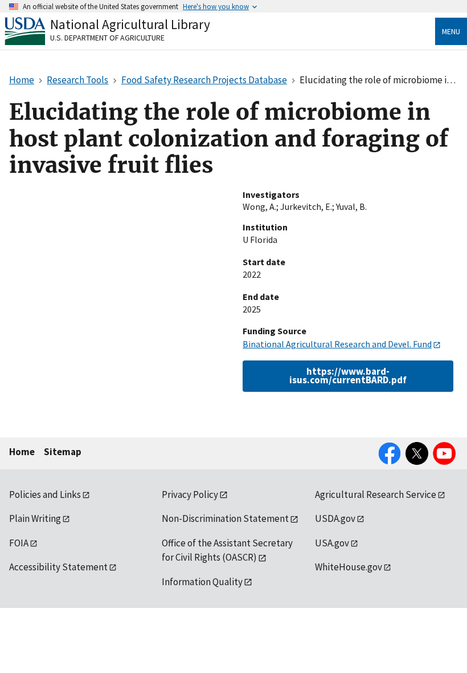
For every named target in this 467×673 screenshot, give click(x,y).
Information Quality (202, 581)
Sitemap (62, 451)
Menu (451, 31)
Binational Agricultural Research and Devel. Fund (337, 344)
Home (22, 451)
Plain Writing (35, 518)
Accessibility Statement (58, 567)
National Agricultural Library (130, 24)
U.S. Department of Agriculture (107, 38)
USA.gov (332, 543)
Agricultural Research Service (375, 494)
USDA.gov (335, 518)
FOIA (18, 543)
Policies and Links (45, 494)
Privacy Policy (190, 494)
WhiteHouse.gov (348, 567)
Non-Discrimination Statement (225, 518)
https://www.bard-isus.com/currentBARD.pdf (348, 375)
